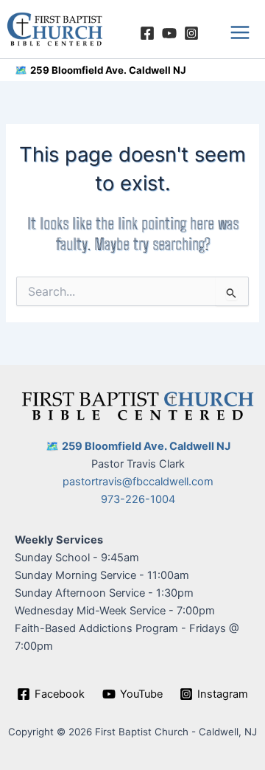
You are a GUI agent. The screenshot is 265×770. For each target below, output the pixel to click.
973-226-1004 (138, 499)
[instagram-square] (191, 33)
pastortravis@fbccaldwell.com (138, 481)
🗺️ (21, 70)
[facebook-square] (147, 33)
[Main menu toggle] (240, 32)
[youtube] (169, 33)
